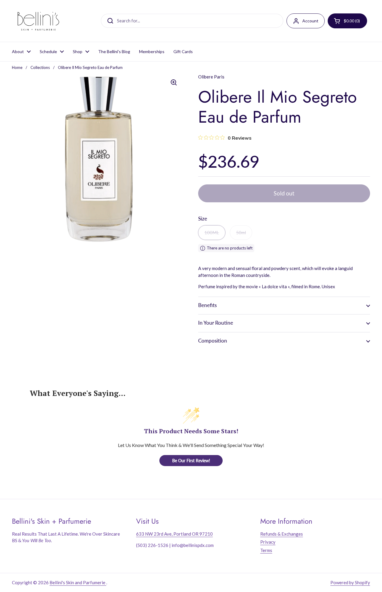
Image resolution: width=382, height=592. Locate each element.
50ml (241, 232)
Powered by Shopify (350, 582)
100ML (211, 232)
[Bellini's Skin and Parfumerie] (38, 21)
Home (17, 67)
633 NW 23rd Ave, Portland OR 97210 (174, 533)
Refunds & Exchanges (281, 533)
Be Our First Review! (191, 460)
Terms (266, 550)
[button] (284, 305)
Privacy (267, 542)
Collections (40, 67)
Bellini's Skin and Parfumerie (78, 582)
